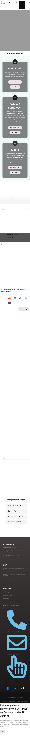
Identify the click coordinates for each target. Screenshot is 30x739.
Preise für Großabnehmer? (15, 516)
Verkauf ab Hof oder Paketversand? (13, 511)
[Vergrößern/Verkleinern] (2, 735)
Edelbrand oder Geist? (14, 505)
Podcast (16, 3)
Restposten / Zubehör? (14, 521)
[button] (3, 199)
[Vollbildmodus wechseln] (6, 735)
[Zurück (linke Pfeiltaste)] (2, 737)
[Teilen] (11, 735)
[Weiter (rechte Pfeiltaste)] (6, 737)
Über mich (9, 5)
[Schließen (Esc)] (15, 735)
